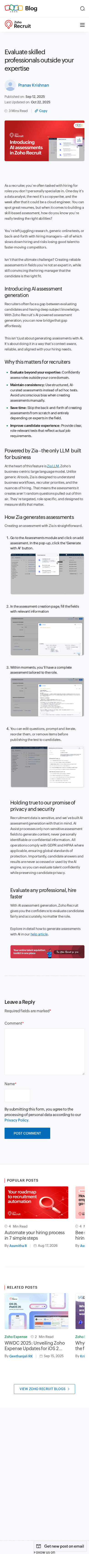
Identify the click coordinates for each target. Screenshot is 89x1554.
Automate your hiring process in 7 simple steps (35, 1235)
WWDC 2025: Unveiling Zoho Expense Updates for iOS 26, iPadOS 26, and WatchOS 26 (35, 1345)
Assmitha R (18, 1246)
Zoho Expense (16, 1337)
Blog (31, 8)
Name (10, 1084)
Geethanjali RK (21, 1356)
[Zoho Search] (82, 8)
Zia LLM (53, 466)
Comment (13, 1023)
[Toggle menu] (82, 24)
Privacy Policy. (17, 1120)
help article (39, 934)
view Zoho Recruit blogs (43, 1389)
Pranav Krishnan (33, 85)
